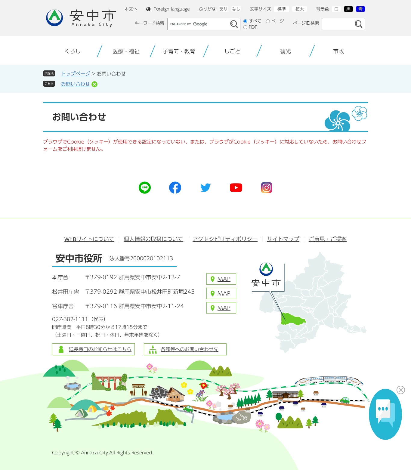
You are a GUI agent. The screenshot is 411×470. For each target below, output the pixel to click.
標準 (281, 9)
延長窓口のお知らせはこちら (100, 349)
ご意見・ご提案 (328, 239)
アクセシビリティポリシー (225, 239)
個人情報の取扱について (153, 239)
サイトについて (89, 239)
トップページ (75, 73)
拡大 (299, 9)
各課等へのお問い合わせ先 (189, 349)
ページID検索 (306, 23)
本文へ (131, 9)
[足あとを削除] (94, 84)
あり (223, 9)
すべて (255, 21)
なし (236, 9)
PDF (253, 27)
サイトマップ (283, 239)
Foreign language (171, 9)
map (224, 279)
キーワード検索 (149, 23)
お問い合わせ (75, 84)
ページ (277, 21)
